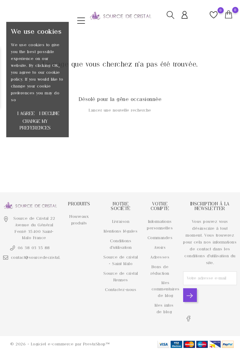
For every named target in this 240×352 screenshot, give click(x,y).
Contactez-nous (120, 289)
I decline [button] (49, 113)
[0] (228, 14)
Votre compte (160, 206)
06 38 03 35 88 (34, 247)
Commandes (160, 237)
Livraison (121, 221)
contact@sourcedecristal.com (40, 257)
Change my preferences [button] (35, 124)
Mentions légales (121, 231)
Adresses (159, 257)
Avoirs (160, 247)
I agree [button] (26, 113)
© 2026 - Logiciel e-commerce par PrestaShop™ (60, 344)
